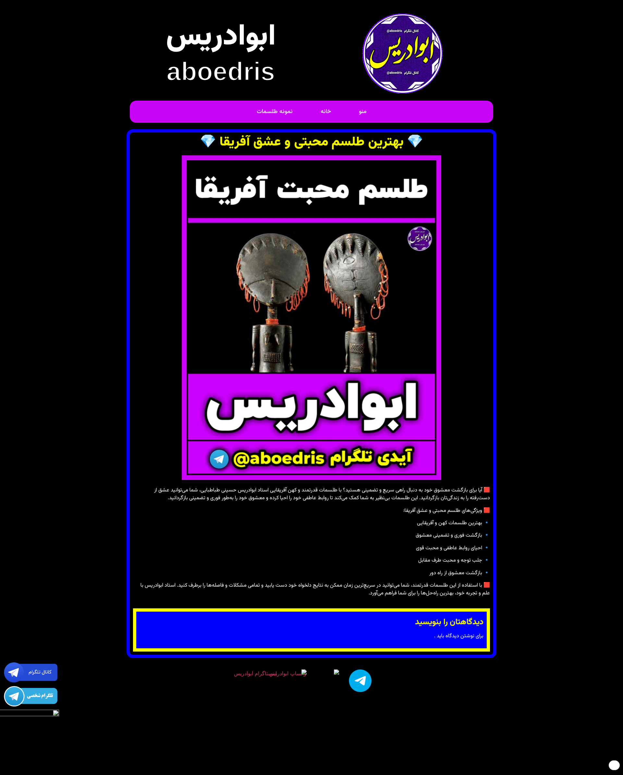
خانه (326, 111)
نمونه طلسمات (275, 111)
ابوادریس (221, 37)
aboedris (220, 71)
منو (363, 111)
